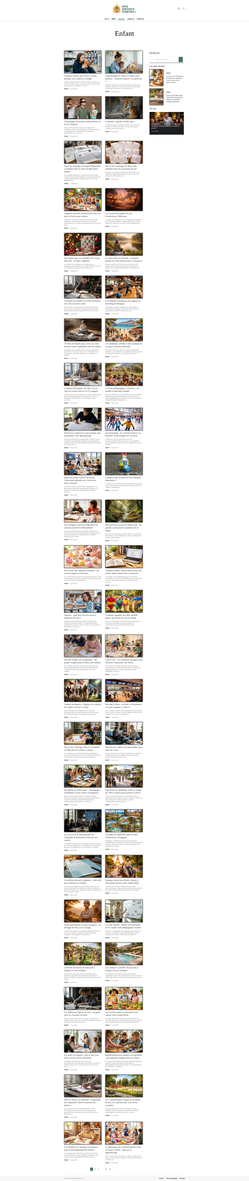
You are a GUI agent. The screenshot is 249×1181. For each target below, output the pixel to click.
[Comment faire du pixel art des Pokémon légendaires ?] (123, 464)
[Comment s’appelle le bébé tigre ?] (123, 107)
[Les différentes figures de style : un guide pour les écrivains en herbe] (82, 998)
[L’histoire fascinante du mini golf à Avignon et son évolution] (82, 954)
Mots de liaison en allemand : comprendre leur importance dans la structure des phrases (82, 1102)
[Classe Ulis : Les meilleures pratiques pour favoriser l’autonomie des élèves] (123, 646)
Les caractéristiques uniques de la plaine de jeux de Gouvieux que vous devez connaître (122, 1102)
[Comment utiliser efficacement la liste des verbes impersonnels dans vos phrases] (123, 557)
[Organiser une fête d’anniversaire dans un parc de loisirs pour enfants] (82, 199)
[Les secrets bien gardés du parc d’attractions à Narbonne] (123, 199)
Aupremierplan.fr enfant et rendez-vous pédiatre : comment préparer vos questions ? (123, 79)
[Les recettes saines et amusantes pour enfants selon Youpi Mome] (123, 998)
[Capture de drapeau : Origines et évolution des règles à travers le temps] (82, 690)
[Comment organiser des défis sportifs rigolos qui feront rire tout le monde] (123, 601)
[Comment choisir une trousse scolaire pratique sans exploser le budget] (82, 62)
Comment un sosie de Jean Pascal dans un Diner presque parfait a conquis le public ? (165, 126)
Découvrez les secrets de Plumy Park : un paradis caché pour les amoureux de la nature (123, 528)
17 (110, 1169)
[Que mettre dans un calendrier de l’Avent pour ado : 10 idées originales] (82, 244)
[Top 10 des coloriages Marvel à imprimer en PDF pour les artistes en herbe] (82, 733)
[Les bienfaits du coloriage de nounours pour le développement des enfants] (82, 1133)
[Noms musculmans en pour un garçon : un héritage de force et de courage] (82, 911)
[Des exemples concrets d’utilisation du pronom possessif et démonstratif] (82, 511)
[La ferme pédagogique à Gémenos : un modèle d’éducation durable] (123, 374)
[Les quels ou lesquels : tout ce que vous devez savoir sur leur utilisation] (82, 1041)
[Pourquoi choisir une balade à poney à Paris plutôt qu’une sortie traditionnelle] (123, 866)
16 (106, 1169)
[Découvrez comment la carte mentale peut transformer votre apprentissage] (82, 419)
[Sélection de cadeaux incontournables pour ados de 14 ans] (123, 733)
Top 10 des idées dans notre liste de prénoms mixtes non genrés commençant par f (174, 98)
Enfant (66, 89)
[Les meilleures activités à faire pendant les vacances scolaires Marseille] (123, 330)
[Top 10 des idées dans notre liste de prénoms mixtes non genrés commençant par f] (156, 97)
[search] (179, 8)
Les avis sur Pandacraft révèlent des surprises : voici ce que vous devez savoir (174, 79)
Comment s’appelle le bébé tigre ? (120, 121)
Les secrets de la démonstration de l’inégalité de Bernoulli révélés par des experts (81, 837)
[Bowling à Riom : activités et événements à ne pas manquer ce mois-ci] (123, 690)
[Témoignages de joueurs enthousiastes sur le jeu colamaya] (82, 107)
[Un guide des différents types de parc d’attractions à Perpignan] (123, 821)
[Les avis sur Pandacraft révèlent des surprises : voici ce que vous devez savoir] (156, 77)
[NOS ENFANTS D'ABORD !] (124, 8)
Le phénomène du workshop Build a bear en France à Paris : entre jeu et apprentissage (123, 1150)
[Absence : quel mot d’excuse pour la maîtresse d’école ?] (82, 601)
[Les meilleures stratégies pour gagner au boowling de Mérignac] (123, 287)
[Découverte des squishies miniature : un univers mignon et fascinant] (82, 557)
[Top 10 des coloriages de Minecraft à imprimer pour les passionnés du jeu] (123, 152)
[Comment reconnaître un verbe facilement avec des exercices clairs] (82, 287)
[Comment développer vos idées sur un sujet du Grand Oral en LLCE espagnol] (82, 374)
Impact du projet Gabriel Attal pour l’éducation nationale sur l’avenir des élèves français (80, 480)
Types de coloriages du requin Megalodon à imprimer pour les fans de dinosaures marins (82, 169)
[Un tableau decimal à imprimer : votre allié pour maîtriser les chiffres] (82, 866)
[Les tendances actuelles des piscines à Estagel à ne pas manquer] (123, 954)
